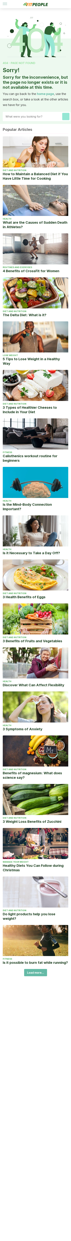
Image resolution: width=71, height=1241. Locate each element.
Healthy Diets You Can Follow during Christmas (33, 868)
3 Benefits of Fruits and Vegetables (32, 641)
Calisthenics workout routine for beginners (30, 458)
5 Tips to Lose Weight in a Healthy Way (31, 361)
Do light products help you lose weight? (29, 916)
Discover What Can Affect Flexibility (33, 685)
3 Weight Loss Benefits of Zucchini (32, 822)
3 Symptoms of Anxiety (22, 729)
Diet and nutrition (14, 170)
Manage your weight (16, 862)
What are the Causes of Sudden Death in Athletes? (35, 224)
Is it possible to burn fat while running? (35, 963)
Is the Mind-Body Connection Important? (27, 506)
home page (45, 94)
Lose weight (10, 355)
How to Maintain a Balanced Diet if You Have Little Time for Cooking (35, 176)
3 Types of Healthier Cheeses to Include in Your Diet (30, 409)
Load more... (35, 972)
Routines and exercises (17, 267)
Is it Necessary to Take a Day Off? (31, 553)
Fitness (7, 452)
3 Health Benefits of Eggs (24, 597)
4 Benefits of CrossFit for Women (31, 271)
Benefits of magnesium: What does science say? (32, 775)
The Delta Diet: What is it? (24, 315)
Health (7, 218)
